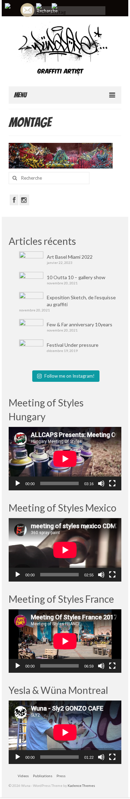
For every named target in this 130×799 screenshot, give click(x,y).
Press (61, 776)
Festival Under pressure (72, 345)
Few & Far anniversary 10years (79, 324)
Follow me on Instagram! (69, 376)
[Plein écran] (112, 483)
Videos (23, 776)
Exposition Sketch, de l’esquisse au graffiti (81, 300)
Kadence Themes (81, 785)
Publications (42, 776)
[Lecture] (17, 483)
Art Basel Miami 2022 (70, 257)
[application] (65, 458)
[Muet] (101, 483)
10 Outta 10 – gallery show (76, 277)
